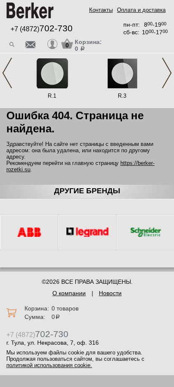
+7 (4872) (42, 29)
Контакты (101, 10)
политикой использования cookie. (49, 365)
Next (167, 73)
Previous (7, 73)
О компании (69, 293)
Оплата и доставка (141, 10)
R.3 (122, 96)
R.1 (52, 96)
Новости (110, 293)
